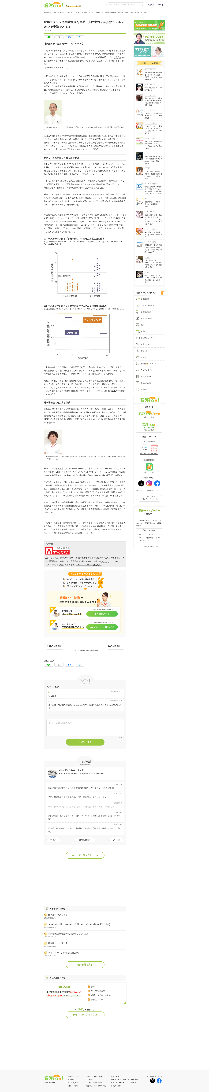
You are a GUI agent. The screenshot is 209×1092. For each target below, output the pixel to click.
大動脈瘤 (59, 468)
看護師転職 (145, 299)
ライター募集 (116, 1086)
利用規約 (89, 1080)
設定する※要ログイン (152, 546)
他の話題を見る (85, 964)
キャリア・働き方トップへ (85, 855)
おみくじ (144, 351)
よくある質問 (73, 1083)
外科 (104, 409)
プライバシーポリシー (94, 1076)
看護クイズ (145, 344)
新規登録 (151, 5)
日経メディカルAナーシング (84, 12)
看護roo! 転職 (149, 430)
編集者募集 (115, 1076)
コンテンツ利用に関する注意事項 (85, 650)
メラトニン (93, 51)
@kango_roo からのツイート (147, 490)
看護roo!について (74, 1076)
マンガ (143, 357)
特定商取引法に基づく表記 (96, 1086)
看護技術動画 (146, 312)
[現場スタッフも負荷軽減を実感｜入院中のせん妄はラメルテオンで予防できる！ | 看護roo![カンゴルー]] (79, 37)
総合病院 (117, 57)
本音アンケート (147, 377)
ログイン (161, 5)
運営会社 (71, 1080)
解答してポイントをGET (85, 1015)
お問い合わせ (73, 1086)
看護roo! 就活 (149, 417)
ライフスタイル (147, 370)
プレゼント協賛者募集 (94, 1083)
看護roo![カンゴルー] (50, 12)
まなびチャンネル (147, 338)
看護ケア (144, 331)
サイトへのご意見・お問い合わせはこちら (149, 498)
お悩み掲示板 (146, 383)
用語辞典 (144, 389)
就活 (142, 325)
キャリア (105, 561)
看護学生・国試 (147, 318)
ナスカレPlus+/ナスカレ (149, 454)
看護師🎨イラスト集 (149, 364)
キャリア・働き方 (66, 12)
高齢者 (55, 51)
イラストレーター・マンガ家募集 (123, 1083)
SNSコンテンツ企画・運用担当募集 (124, 1080)
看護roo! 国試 (149, 472)
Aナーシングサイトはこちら (88, 565)
